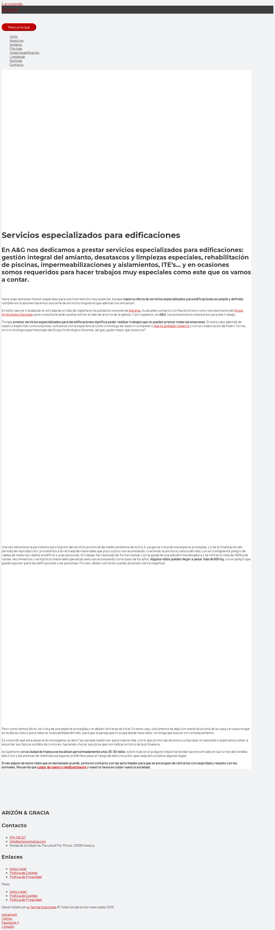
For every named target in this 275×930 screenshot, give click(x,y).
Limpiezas (17, 56)
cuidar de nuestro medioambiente (62, 767)
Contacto (17, 64)
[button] (137, 884)
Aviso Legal (18, 869)
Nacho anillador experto (171, 326)
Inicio (14, 36)
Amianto (16, 44)
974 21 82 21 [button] (10, 10)
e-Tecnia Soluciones (42, 907)
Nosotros (17, 40)
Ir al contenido (12, 4)
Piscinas (16, 48)
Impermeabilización (24, 52)
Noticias (16, 60)
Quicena (134, 310)
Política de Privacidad (26, 877)
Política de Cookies (23, 873)
